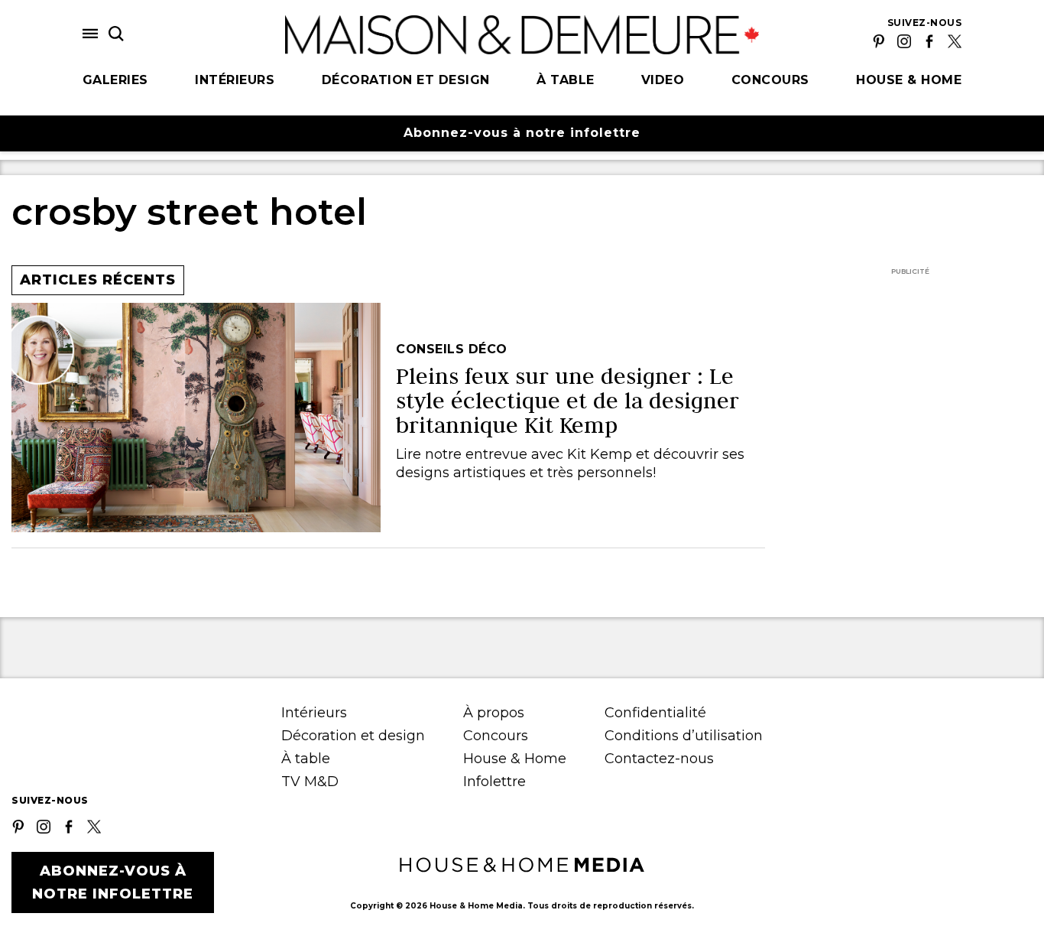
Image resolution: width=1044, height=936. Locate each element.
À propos (493, 712)
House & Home (908, 80)
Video (663, 80)
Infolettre (494, 781)
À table (566, 80)
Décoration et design (406, 80)
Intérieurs (234, 80)
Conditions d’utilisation (684, 735)
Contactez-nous (659, 758)
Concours (770, 80)
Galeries (115, 80)
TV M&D (310, 781)
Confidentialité (655, 712)
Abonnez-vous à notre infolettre (522, 132)
